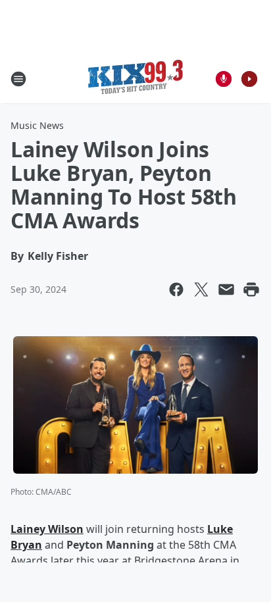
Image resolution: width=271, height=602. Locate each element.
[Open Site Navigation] (18, 79)
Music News (37, 125)
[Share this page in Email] (226, 289)
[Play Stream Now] (249, 79)
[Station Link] (135, 78)
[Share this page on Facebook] (176, 289)
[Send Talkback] (224, 79)
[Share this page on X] (201, 289)
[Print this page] (251, 289)
